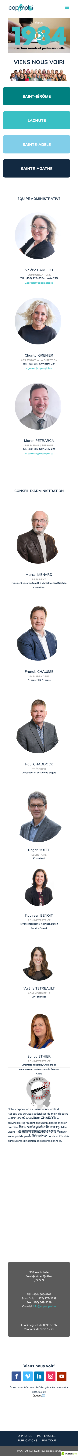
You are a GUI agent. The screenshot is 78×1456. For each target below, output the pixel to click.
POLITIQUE (49, 1440)
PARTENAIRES (46, 1436)
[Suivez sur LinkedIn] (39, 1376)
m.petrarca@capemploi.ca (39, 453)
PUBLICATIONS (27, 1440)
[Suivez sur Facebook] (16, 1376)
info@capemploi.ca (44, 1306)
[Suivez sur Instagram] (50, 1376)
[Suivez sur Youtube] (61, 1376)
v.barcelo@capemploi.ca (39, 282)
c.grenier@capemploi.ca (39, 368)
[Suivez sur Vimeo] (28, 1376)
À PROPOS (25, 1436)
